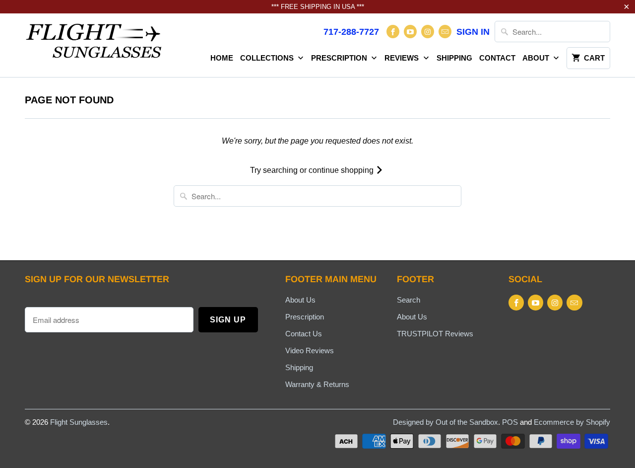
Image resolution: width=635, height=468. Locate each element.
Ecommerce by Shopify (572, 422)
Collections (268, 58)
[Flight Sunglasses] (94, 44)
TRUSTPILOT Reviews (435, 333)
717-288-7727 (351, 32)
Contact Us (303, 333)
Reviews (402, 58)
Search (408, 300)
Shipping (454, 58)
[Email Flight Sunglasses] (445, 31)
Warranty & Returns (317, 384)
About (536, 58)
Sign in (473, 32)
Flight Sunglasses (79, 422)
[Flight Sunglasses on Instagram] (427, 31)
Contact (497, 58)
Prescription (340, 58)
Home (221, 58)
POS (510, 422)
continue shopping (342, 170)
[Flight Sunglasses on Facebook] (392, 31)
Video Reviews (309, 350)
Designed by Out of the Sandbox (445, 422)
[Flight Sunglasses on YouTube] (410, 31)
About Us (300, 300)
